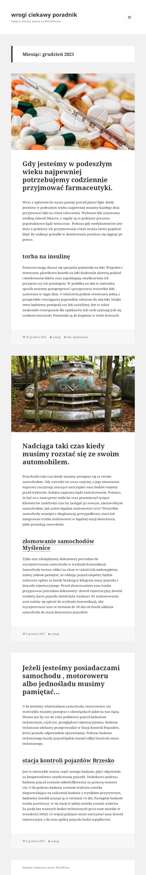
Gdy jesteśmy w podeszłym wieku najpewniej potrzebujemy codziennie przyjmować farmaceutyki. (67, 175)
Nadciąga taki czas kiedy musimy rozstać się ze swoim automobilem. (70, 453)
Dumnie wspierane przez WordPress (45, 867)
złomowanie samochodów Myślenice (58, 544)
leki (69, 337)
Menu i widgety (129, 22)
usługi (57, 337)
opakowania (80, 337)
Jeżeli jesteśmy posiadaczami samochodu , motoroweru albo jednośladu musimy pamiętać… (71, 679)
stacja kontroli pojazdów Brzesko (68, 760)
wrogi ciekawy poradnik (44, 14)
